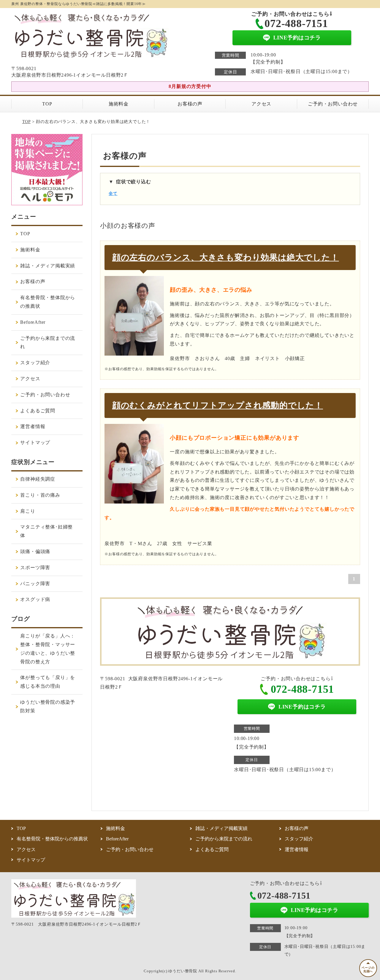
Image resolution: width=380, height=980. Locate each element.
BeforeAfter (32, 322)
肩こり (27, 511)
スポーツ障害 (35, 567)
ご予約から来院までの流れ (47, 342)
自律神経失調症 (37, 479)
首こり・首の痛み (40, 495)
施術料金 (119, 103)
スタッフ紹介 (35, 362)
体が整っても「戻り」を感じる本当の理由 (47, 682)
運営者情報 (32, 426)
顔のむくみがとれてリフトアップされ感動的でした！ (217, 405)
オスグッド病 (35, 599)
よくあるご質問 (37, 410)
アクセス (261, 103)
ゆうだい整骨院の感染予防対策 (47, 706)
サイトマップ (35, 442)
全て (113, 193)
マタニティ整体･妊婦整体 (46, 531)
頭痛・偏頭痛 (35, 551)
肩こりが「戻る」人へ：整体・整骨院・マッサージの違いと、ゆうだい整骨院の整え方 (47, 648)
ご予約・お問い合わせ (333, 103)
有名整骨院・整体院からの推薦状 (47, 302)
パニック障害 (35, 583)
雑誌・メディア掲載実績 (47, 265)
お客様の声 (190, 103)
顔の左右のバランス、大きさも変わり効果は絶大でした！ (225, 257)
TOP (47, 103)
